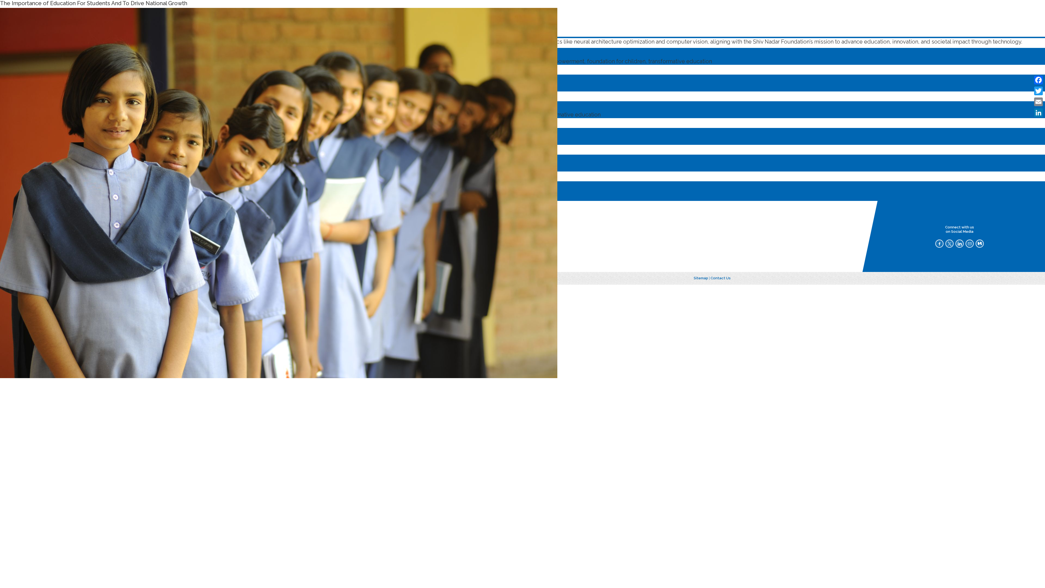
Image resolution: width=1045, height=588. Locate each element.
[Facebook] (1038, 80)
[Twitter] (1038, 90)
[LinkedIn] (1038, 112)
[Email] (1038, 101)
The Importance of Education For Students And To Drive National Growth (93, 3)
